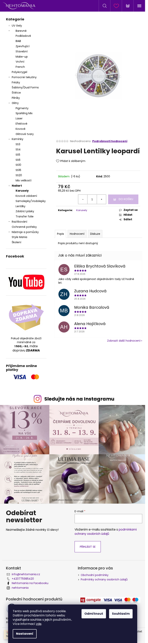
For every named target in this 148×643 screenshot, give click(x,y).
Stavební (22, 51)
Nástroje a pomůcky (25, 232)
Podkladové (23, 36)
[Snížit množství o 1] (82, 199)
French (20, 67)
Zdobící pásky (25, 211)
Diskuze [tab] (95, 234)
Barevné (21, 31)
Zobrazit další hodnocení (123, 341)
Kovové (20, 129)
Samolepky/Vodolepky (31, 201)
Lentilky (20, 206)
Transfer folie (25, 216)
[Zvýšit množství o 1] (101, 199)
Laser (19, 118)
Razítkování (19, 222)
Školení (16, 242)
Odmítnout (93, 613)
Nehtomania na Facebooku (30, 583)
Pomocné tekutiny (24, 77)
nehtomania (20, 588)
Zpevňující (22, 46)
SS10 (18, 165)
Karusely (22, 191)
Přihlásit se (88, 547)
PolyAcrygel (19, 72)
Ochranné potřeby (24, 227)
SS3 (18, 144)
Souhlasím (121, 613)
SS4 (18, 149)
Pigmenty (22, 108)
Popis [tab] (60, 234)
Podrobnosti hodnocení (109, 141)
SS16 (18, 170)
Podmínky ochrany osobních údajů (104, 579)
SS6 (18, 160)
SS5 (18, 155)
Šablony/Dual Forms (25, 87)
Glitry (15, 103)
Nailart (17, 186)
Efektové (21, 124)
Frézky (16, 82)
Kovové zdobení (26, 196)
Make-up (22, 57)
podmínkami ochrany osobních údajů (106, 531)
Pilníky (16, 98)
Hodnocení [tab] (77, 234)
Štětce (16, 93)
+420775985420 (23, 579)
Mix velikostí (23, 180)
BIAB (18, 41)
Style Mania (19, 237)
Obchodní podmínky (94, 575)
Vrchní (20, 62)
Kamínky (17, 139)
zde (38, 624)
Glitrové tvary (25, 134)
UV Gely (17, 26)
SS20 (19, 175)
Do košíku (126, 199)
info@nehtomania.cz (26, 574)
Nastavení (24, 633)
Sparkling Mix (24, 113)
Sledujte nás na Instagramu (79, 399)
